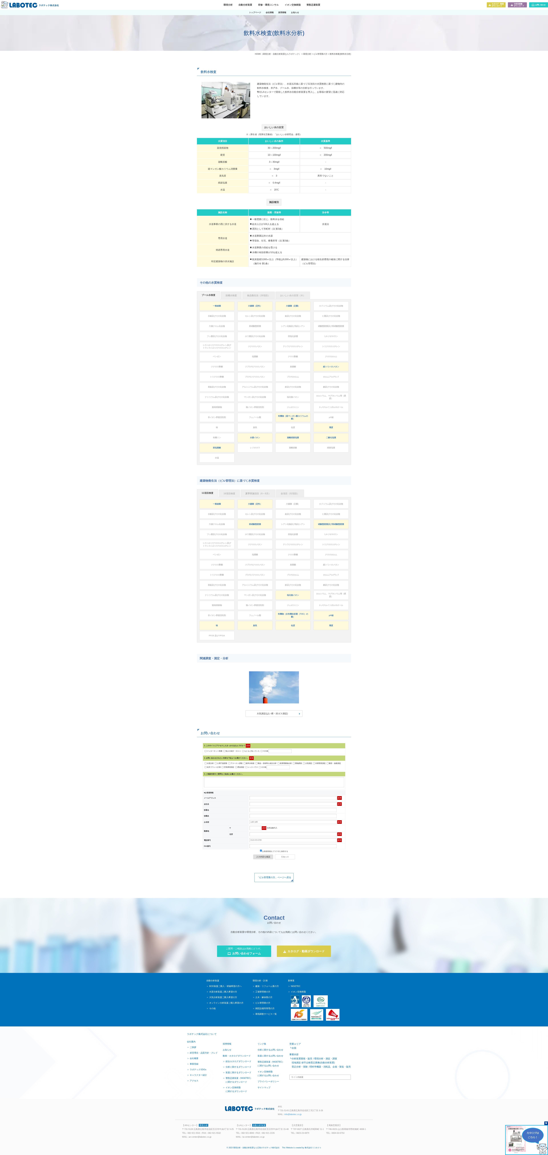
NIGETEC (295, 986)
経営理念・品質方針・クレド (204, 1053)
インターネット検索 (214, 751)
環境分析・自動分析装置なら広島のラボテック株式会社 (256, 1148)
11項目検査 (207, 493)
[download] (526, 1140)
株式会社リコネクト (313, 1148)
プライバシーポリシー (268, 1081)
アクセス (194, 1080)
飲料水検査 (250, 763)
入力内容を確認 (263, 857)
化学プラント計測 (214, 767)
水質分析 (210, 763)
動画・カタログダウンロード (237, 1056)
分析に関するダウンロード (238, 1067)
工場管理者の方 (262, 991)
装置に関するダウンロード (238, 1072)
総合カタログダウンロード (238, 1061)
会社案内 (191, 1041)
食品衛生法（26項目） (258, 295)
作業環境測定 (320, 763)
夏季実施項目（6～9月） (258, 493)
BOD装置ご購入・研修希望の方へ (225, 986)
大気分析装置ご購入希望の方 (223, 997)
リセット (285, 857)
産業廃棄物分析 (286, 763)
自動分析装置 (212, 980)
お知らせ (227, 1050)
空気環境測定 (229, 767)
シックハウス (253, 767)
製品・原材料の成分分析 (267, 763)
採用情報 (227, 1044)
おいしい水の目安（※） (292, 295)
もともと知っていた (252, 751)
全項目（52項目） (290, 493)
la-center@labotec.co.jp (253, 1137)
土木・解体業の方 (263, 997)
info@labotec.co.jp (293, 1114)
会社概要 (194, 1058)
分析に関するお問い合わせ (270, 1050)
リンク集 (262, 1044)
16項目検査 (229, 493)
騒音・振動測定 (335, 763)
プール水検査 (208, 295)
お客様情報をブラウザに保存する (275, 851)
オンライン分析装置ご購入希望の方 (226, 1003)
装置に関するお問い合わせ (270, 1056)
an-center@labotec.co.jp (200, 1137)
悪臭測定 (240, 767)
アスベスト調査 (237, 763)
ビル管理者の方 (262, 1003)
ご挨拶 (193, 1047)
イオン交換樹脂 (298, 991)
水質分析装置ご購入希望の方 (223, 991)
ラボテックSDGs (198, 1069)
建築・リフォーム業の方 (267, 986)
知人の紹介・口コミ (233, 751)
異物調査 (298, 763)
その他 (265, 751)
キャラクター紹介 (198, 1075)
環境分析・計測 (260, 980)
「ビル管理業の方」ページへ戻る (274, 877)
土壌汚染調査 (222, 763)
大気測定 (308, 763)
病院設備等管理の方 (265, 1008)
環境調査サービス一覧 (266, 1014)
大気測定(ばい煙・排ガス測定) (272, 713)
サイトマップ (264, 1087)
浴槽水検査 (231, 295)
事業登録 (194, 1064)
